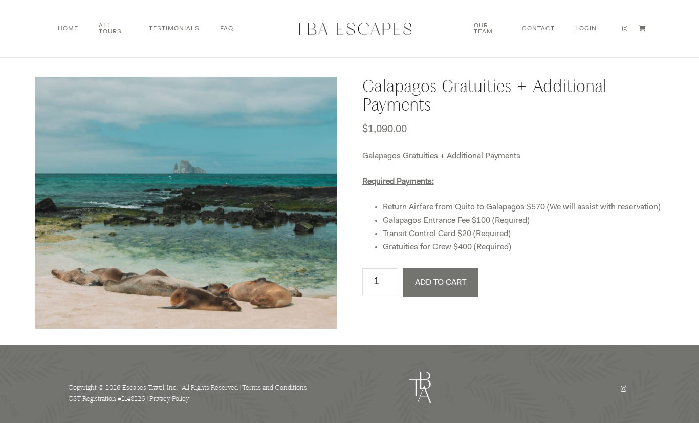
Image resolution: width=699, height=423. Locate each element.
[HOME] (353, 29)
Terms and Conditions (274, 387)
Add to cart (440, 283)
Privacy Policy (169, 398)
